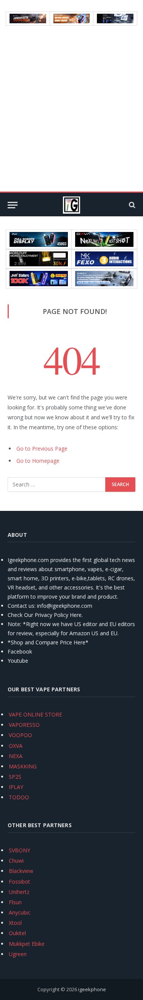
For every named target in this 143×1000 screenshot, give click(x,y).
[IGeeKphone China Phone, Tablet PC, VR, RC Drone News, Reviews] (72, 205)
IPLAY (16, 787)
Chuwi (16, 860)
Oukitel (17, 933)
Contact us (21, 605)
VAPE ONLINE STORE (35, 714)
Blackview (21, 870)
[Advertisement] (71, 108)
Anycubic (20, 912)
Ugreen (18, 954)
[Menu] (13, 205)
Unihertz (19, 891)
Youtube (18, 660)
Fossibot (19, 881)
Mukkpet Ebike (27, 943)
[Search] (131, 205)
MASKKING (23, 766)
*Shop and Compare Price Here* (48, 642)
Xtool (15, 922)
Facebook (20, 651)
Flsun (15, 902)
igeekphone (92, 989)
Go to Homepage (37, 460)
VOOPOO (20, 735)
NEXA (15, 756)
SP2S (15, 776)
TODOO (19, 797)
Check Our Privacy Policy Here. (45, 614)
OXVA (15, 745)
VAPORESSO (24, 724)
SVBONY (19, 850)
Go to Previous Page (41, 448)
